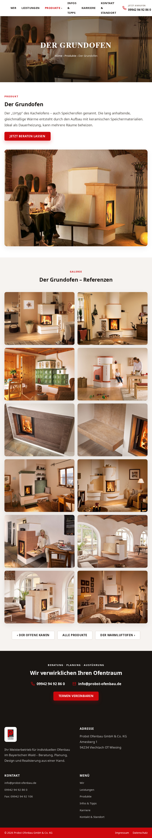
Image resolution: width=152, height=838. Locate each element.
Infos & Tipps (88, 803)
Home (58, 55)
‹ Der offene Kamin (33, 635)
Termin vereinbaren (76, 696)
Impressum (122, 832)
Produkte (52, 8)
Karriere (89, 8)
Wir (13, 8)
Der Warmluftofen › (117, 635)
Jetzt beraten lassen (27, 136)
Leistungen (30, 8)
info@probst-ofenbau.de (99, 683)
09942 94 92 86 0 (51, 683)
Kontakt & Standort (92, 817)
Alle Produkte (74, 635)
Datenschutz (140, 832)
